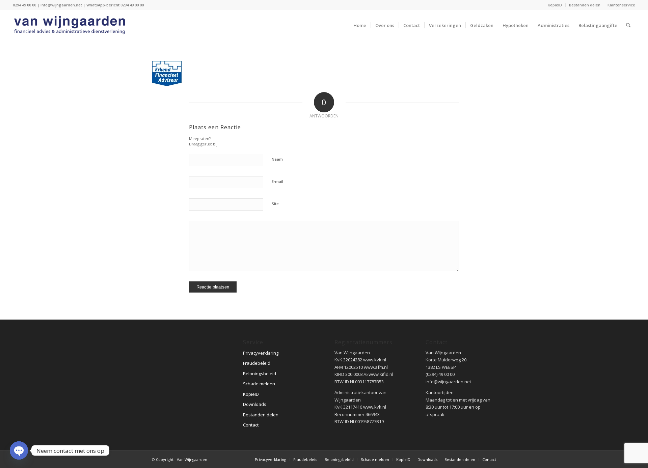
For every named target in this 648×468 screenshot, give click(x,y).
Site (275, 203)
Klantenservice (621, 4)
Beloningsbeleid (259, 373)
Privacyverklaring (260, 353)
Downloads (254, 404)
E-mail (277, 181)
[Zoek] (628, 25)
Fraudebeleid (256, 363)
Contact (251, 425)
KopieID (555, 4)
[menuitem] (555, 5)
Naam (277, 159)
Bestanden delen (584, 4)
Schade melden (259, 384)
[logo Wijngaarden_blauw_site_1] (72, 25)
